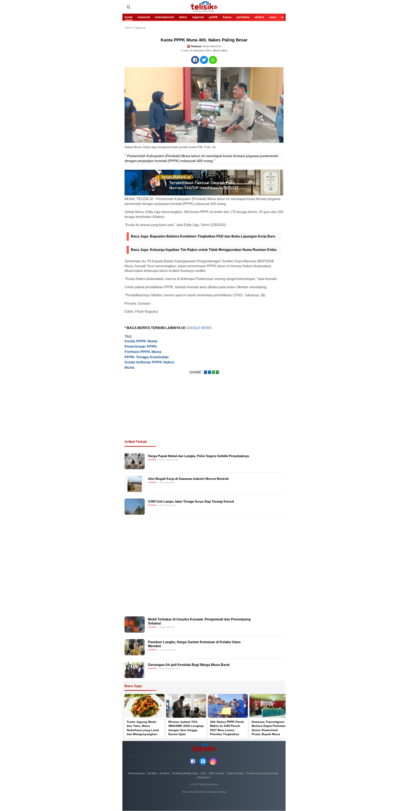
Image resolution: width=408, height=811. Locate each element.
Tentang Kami (136, 773)
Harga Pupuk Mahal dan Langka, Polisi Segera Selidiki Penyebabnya (198, 456)
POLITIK (213, 17)
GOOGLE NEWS (198, 328)
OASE (272, 17)
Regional (140, 28)
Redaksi (165, 773)
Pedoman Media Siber (185, 773)
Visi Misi (152, 773)
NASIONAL (143, 17)
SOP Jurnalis (216, 773)
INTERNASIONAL (164, 17)
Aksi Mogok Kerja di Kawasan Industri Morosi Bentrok (188, 478)
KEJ (203, 773)
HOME (128, 17)
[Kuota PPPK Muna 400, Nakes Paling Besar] (195, 60)
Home (129, 28)
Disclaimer (204, 777)
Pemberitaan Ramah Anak (262, 773)
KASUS (227, 17)
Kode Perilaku (235, 773)
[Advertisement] (204, 412)
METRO (183, 17)
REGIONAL (198, 17)
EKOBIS (259, 17)
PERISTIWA (243, 17)
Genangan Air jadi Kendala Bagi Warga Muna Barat (189, 665)
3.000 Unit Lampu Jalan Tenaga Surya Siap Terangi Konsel (191, 501)
